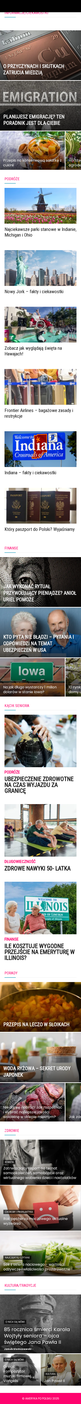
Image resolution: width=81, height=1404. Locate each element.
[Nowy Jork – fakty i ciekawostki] (40, 268)
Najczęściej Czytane (17, 1257)
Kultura (51, 1374)
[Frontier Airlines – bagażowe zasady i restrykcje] (40, 387)
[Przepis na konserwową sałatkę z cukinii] (32, 153)
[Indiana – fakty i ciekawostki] (40, 449)
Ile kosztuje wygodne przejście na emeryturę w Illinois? (39, 952)
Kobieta (9, 1162)
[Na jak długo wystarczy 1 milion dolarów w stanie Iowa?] (32, 680)
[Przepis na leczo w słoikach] (40, 1017)
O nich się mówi (15, 1322)
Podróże (12, 772)
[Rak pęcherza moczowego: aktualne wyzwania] (40, 1208)
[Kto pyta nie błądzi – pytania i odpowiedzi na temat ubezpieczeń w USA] (40, 643)
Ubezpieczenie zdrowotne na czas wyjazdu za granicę (39, 785)
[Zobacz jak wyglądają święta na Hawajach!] (40, 325)
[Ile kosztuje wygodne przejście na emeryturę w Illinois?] (40, 908)
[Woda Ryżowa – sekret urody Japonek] (40, 1068)
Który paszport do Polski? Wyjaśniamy (39, 529)
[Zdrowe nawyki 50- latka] (40, 830)
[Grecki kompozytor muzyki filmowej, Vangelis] (20, 1370)
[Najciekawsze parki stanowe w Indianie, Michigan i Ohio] (40, 206)
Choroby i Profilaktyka (19, 1212)
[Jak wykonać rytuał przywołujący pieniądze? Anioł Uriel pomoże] (40, 592)
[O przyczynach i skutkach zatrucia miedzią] (40, 65)
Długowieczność (20, 862)
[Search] (74, 6)
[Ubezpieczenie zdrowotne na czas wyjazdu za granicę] (40, 741)
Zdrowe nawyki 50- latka (37, 868)
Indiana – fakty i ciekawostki (30, 472)
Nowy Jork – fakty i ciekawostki (33, 291)
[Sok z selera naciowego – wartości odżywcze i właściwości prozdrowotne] (40, 1253)
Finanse (11, 939)
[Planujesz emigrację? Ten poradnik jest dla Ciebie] (40, 116)
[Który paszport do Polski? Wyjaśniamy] (40, 506)
